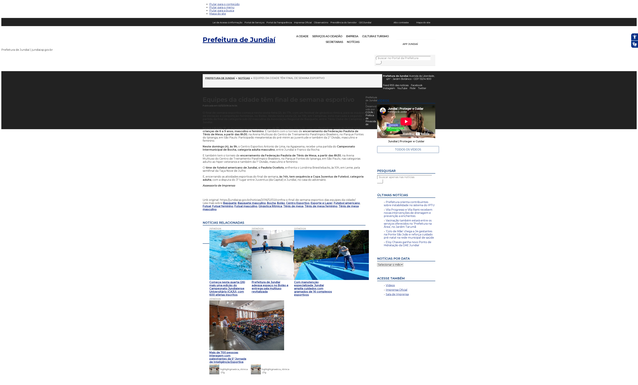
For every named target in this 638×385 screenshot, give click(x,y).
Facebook (416, 85)
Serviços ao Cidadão (327, 36)
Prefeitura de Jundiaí (239, 40)
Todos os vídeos (408, 149)
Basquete (230, 203)
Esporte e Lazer (322, 203)
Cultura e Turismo (375, 36)
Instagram (405, 35)
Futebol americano (347, 203)
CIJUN (369, 112)
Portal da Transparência (279, 22)
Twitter (422, 88)
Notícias (353, 42)
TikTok (411, 35)
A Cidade (302, 36)
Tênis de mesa (293, 206)
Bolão (281, 203)
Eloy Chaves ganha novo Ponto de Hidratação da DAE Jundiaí (407, 244)
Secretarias (334, 42)
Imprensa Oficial (303, 22)
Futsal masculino (245, 206)
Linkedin (422, 35)
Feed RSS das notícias (396, 85)
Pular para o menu (221, 7)
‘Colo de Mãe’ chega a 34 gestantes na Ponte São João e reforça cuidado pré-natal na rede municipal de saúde (409, 234)
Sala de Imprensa (397, 294)
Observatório (321, 22)
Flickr (428, 35)
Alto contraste (401, 22)
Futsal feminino (222, 206)
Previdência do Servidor (343, 22)
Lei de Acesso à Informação (227, 22)
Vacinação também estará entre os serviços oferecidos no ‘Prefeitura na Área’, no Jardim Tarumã (408, 223)
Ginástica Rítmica (270, 206)
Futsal (207, 206)
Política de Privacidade (371, 120)
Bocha (271, 203)
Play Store (427, 44)
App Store (422, 44)
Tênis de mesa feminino (321, 206)
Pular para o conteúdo (224, 4)
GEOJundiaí (365, 22)
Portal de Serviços (254, 22)
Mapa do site (217, 13)
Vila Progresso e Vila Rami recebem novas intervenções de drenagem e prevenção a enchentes (408, 213)
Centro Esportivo (298, 203)
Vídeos (390, 285)
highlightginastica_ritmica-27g (234, 369)
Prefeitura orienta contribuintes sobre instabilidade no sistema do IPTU (409, 203)
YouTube (416, 35)
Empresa (352, 36)
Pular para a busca (221, 10)
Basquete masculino (252, 203)
